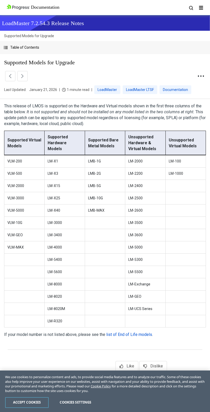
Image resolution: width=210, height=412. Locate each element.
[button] (105, 47)
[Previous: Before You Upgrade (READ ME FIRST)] (10, 76)
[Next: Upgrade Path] (22, 76)
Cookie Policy (101, 386)
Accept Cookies (27, 402)
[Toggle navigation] (201, 7)
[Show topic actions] (201, 76)
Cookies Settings (75, 402)
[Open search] (191, 7)
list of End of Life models (129, 334)
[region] (105, 391)
